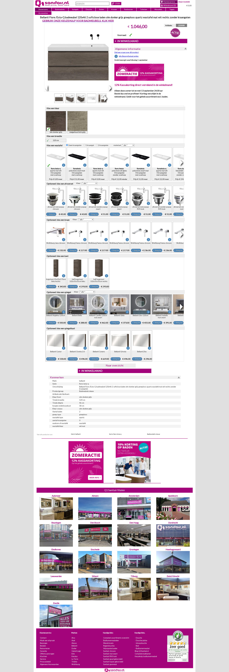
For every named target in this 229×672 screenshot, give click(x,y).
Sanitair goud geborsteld (112, 659)
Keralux (74, 656)
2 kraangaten (104, 145)
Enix (73, 654)
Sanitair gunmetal (110, 664)
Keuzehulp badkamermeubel (146, 656)
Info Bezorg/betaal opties (128, 56)
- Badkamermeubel (142, 648)
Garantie (43, 651)
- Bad (137, 646)
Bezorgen (43, 643)
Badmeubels (60, 9)
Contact (43, 638)
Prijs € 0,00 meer (55, 174)
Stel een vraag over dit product (126, 52)
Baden (101, 9)
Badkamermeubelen (111, 640)
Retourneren (45, 648)
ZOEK (117, 4)
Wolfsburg (75, 664)
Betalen (43, 646)
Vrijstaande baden (110, 648)
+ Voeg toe (51, 214)
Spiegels (75, 9)
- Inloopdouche (141, 643)
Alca (73, 638)
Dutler (73, 648)
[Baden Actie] (133, 462)
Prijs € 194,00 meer (183, 174)
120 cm (56, 140)
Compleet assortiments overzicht (116, 638)
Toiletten (143, 9)
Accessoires (43, 13)
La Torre (74, 659)
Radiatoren (128, 9)
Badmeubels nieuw (153, 434)
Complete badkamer (143, 654)
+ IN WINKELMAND (126, 41)
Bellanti (74, 646)
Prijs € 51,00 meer (77, 174)
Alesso (74, 643)
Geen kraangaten (75, 145)
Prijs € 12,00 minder (119, 174)
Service (43, 659)
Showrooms (43, 9)
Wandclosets (108, 643)
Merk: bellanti (76, 434)
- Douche (138, 638)
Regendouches (108, 646)
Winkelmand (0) (169, 5)
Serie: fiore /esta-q (115, 434)
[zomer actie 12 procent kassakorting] (139, 72)
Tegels (171, 9)
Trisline (74, 662)
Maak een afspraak (47, 640)
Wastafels (158, 9)
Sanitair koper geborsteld (113, 662)
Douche (89, 9)
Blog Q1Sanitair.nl (142, 651)
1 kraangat (90, 145)
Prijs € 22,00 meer (162, 174)
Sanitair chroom (109, 651)
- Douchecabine (141, 640)
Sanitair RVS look (110, 656)
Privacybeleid (45, 662)
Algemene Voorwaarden (49, 664)
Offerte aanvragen (47, 654)
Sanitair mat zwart (110, 654)
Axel (73, 640)
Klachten (43, 656)
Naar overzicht (114, 365)
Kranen (114, 9)
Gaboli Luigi (75, 651)
